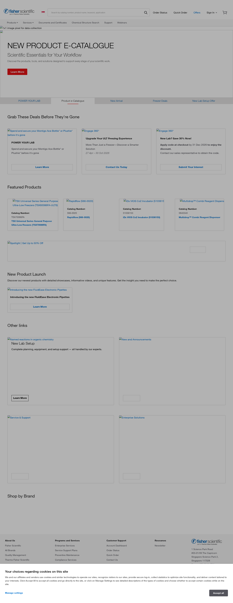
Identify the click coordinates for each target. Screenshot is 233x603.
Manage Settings (14, 592)
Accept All (218, 593)
